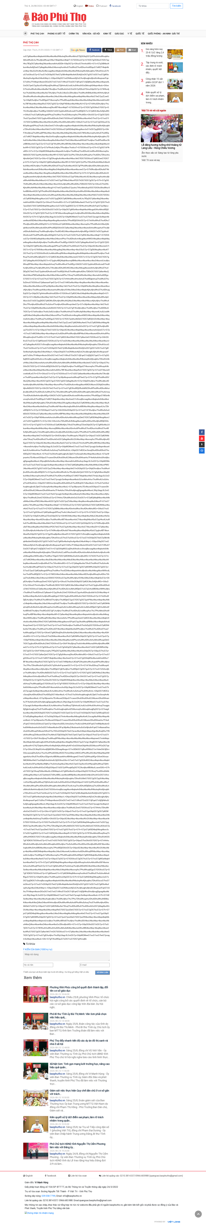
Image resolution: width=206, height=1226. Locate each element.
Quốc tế (140, 33)
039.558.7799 (48, 1196)
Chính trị (74, 33)
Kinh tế (107, 33)
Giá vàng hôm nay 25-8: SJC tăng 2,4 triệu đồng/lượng (155, 52)
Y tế (130, 33)
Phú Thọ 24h (37, 33)
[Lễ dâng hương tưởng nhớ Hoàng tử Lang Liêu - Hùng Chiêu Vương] (162, 128)
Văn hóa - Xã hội (91, 33)
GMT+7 (40, 6)
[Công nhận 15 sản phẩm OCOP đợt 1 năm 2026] (175, 83)
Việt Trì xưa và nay (151, 160)
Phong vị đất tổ (56, 33)
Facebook (116, 6)
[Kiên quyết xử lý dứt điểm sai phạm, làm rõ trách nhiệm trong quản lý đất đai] (35, 1124)
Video (91, 6)
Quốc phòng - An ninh (159, 33)
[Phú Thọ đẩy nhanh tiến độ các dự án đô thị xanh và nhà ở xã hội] (35, 1048)
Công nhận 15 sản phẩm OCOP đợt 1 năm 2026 (155, 82)
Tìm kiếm (176, 5)
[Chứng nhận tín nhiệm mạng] (39, 1213)
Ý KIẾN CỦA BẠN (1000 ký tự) (37, 949)
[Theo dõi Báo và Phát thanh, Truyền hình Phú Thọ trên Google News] (78, 50)
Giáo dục (119, 33)
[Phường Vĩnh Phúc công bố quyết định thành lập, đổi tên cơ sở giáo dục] (35, 994)
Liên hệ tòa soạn (78, 1175)
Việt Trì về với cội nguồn (154, 110)
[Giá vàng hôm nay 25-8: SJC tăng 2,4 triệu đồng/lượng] (175, 53)
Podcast (103, 6)
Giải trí (176, 33)
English (79, 6)
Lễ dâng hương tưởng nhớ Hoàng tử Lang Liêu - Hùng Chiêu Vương (161, 146)
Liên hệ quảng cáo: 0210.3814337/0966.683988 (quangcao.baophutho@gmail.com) (142, 1175)
